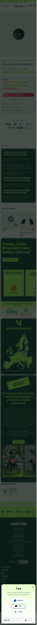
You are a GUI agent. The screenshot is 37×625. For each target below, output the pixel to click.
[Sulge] (32, 587)
